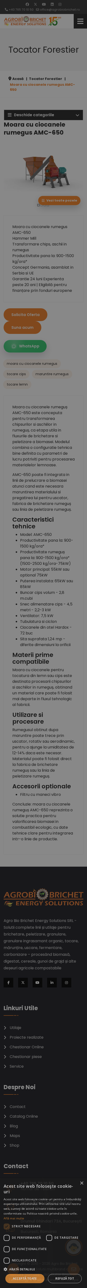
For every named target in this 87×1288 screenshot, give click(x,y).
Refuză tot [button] (64, 1278)
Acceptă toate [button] (25, 1278)
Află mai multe (14, 1218)
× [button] (81, 1183)
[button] (43, 1269)
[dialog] (43, 1233)
